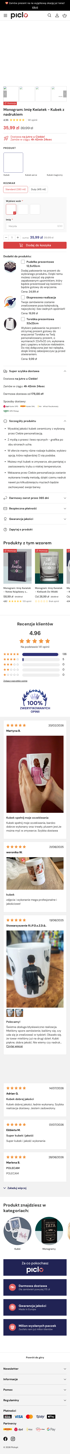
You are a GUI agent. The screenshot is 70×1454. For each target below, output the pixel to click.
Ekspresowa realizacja (41, 297)
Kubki (17, 1248)
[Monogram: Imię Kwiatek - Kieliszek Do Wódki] (49, 566)
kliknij (35, 7)
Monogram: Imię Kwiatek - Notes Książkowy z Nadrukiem (17, 590)
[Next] (65, 94)
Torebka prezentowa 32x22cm (40, 321)
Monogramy (49, 1248)
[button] (64, 15)
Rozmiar (9, 183)
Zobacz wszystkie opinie (15, 680)
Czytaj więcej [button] (14, 1046)
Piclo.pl (14, 1447)
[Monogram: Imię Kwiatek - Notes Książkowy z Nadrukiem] (17, 566)
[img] (16, 725)
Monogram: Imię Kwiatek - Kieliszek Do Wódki (48, 589)
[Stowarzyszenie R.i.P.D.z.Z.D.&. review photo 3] (19, 1013)
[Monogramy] (49, 1231)
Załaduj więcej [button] (16, 1188)
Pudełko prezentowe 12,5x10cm (40, 264)
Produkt (9, 148)
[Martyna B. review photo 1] (35, 774)
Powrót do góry (35, 1357)
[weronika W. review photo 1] (35, 873)
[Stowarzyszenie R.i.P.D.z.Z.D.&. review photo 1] (35, 969)
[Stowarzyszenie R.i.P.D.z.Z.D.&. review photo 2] (10, 1013)
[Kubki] (17, 1231)
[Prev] (5, 94)
